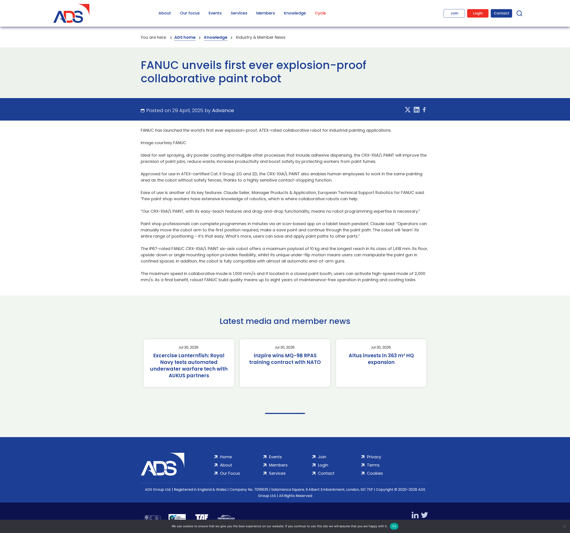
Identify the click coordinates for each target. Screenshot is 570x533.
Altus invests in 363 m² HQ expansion (381, 359)
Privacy (374, 457)
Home (226, 457)
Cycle (320, 13)
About (165, 13)
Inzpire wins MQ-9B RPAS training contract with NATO (285, 359)
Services (239, 13)
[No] (564, 526)
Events (215, 13)
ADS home (184, 37)
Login (478, 13)
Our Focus (230, 473)
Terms (373, 465)
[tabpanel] (189, 363)
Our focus (190, 13)
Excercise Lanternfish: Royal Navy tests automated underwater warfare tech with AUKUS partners (189, 365)
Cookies (375, 473)
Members (265, 13)
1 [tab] (285, 413)
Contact (501, 13)
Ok (394, 526)
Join (454, 13)
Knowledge (295, 13)
